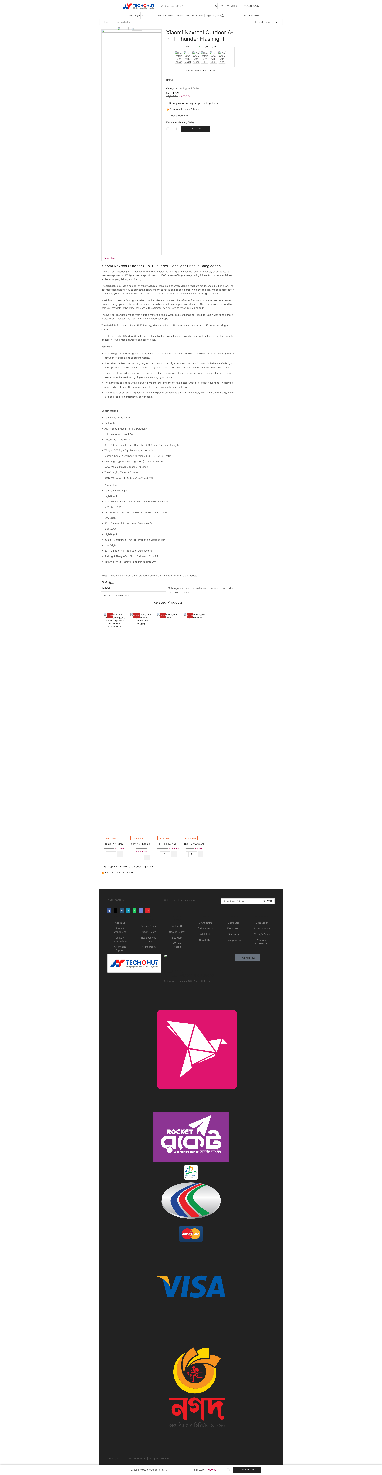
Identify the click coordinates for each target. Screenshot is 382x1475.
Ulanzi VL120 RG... (141, 844)
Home (160, 15)
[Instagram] (247, 6)
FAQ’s (189, 15)
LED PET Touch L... (168, 844)
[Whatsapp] (249, 6)
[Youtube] (147, 910)
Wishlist (172, 15)
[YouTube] (251, 6)
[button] (120, 854)
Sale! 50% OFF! (251, 15)
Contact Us (181, 15)
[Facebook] (245, 6)
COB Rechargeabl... (195, 844)
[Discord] (255, 6)
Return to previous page (267, 22)
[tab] (109, 258)
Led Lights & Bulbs (120, 22)
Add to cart (196, 129)
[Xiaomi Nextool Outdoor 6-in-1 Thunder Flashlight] (124, 1470)
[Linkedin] (258, 6)
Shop (165, 15)
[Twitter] (253, 6)
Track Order (198, 15)
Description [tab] (109, 258)
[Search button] (216, 6)
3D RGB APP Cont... (114, 844)
